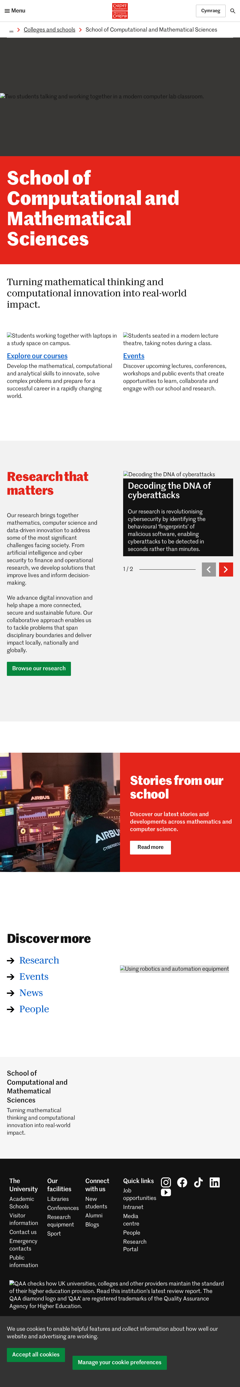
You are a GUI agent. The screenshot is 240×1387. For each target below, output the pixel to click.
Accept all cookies (36, 1355)
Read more (150, 847)
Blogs (92, 1225)
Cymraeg (210, 10)
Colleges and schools (49, 30)
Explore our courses (37, 356)
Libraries (58, 1199)
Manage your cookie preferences (120, 1362)
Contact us (23, 1232)
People (34, 1009)
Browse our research (39, 668)
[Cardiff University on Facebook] (182, 1182)
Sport (54, 1234)
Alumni (93, 1216)
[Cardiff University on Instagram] (166, 1182)
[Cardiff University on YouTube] (166, 1192)
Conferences (63, 1208)
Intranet (133, 1207)
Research (39, 960)
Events (133, 356)
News (31, 993)
